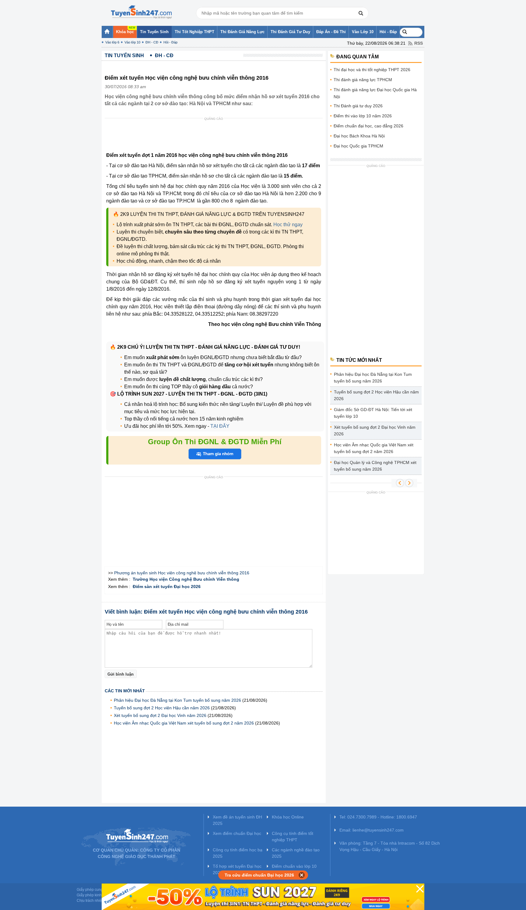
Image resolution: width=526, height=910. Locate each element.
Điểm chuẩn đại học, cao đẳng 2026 (368, 125)
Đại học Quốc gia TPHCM (358, 146)
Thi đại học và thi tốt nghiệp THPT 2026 (372, 69)
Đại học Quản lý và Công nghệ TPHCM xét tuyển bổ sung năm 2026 (375, 466)
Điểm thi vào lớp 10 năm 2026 (363, 115)
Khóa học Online (288, 817)
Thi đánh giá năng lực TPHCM (363, 79)
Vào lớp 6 (112, 42)
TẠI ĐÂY (219, 426)
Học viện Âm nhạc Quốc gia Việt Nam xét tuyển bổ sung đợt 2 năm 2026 (184, 723)
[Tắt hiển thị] (302, 875)
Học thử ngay (288, 224)
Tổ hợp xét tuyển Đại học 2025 (237, 869)
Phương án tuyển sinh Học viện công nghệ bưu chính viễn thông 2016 (181, 572)
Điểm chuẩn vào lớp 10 (294, 866)
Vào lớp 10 (132, 42)
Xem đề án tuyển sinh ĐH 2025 (237, 820)
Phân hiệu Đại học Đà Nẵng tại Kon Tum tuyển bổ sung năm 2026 (177, 700)
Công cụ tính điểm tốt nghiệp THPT (292, 836)
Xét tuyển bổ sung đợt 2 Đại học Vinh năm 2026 (160, 715)
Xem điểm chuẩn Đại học (237, 833)
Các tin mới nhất (125, 690)
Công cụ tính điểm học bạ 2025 (237, 853)
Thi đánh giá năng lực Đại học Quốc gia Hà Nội (375, 93)
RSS (418, 43)
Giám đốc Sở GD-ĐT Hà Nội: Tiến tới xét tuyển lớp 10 (373, 413)
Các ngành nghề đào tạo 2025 (296, 853)
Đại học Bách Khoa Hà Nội (359, 135)
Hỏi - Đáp (170, 42)
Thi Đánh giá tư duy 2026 (358, 105)
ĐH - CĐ (152, 42)
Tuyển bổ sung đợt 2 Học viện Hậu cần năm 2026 (162, 707)
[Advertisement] (215, 136)
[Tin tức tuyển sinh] (141, 12)
